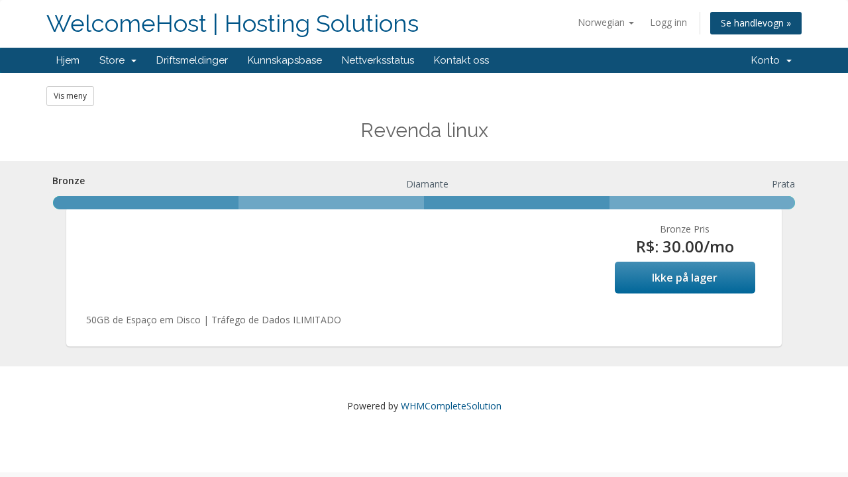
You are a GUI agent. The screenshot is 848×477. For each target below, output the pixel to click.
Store (114, 60)
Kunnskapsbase (285, 60)
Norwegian (602, 22)
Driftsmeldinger (192, 60)
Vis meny (70, 95)
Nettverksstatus (378, 60)
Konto (768, 60)
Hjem (68, 60)
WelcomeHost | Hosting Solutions (232, 23)
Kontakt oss (461, 60)
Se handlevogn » (756, 23)
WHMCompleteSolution (451, 405)
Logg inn (668, 22)
